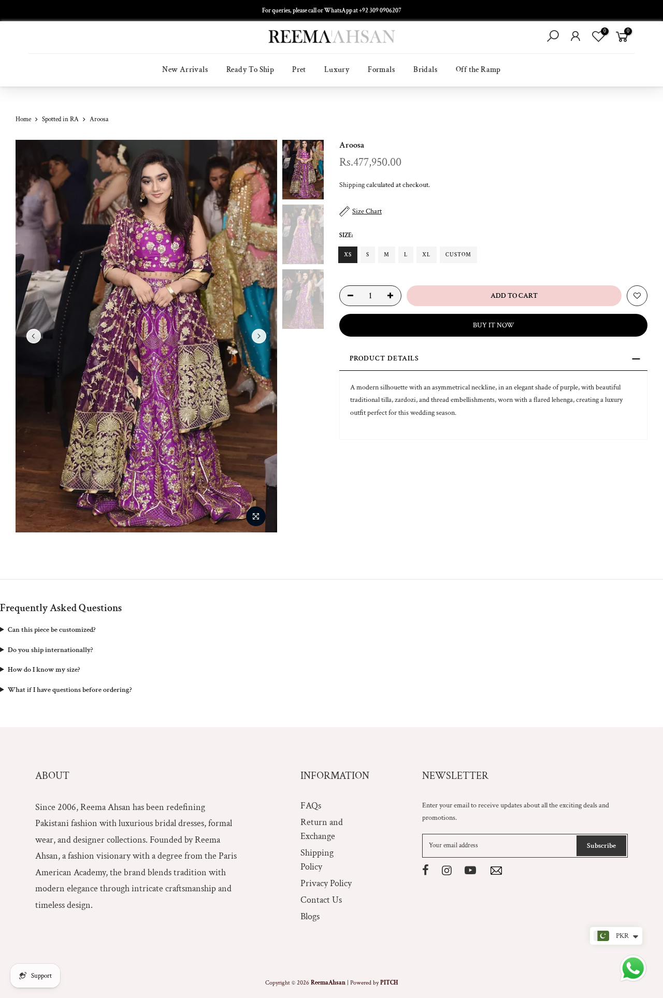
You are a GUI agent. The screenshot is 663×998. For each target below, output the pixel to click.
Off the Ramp (478, 70)
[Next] (259, 336)
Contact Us (321, 900)
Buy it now (493, 325)
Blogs (310, 916)
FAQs (310, 806)
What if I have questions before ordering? (70, 690)
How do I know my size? (44, 669)
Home (23, 119)
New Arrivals (185, 70)
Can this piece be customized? (51, 629)
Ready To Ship (250, 70)
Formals (381, 70)
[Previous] (33, 336)
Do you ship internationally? (50, 650)
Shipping (352, 185)
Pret (299, 70)
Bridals (425, 70)
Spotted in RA (60, 119)
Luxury (337, 70)
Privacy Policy (326, 883)
